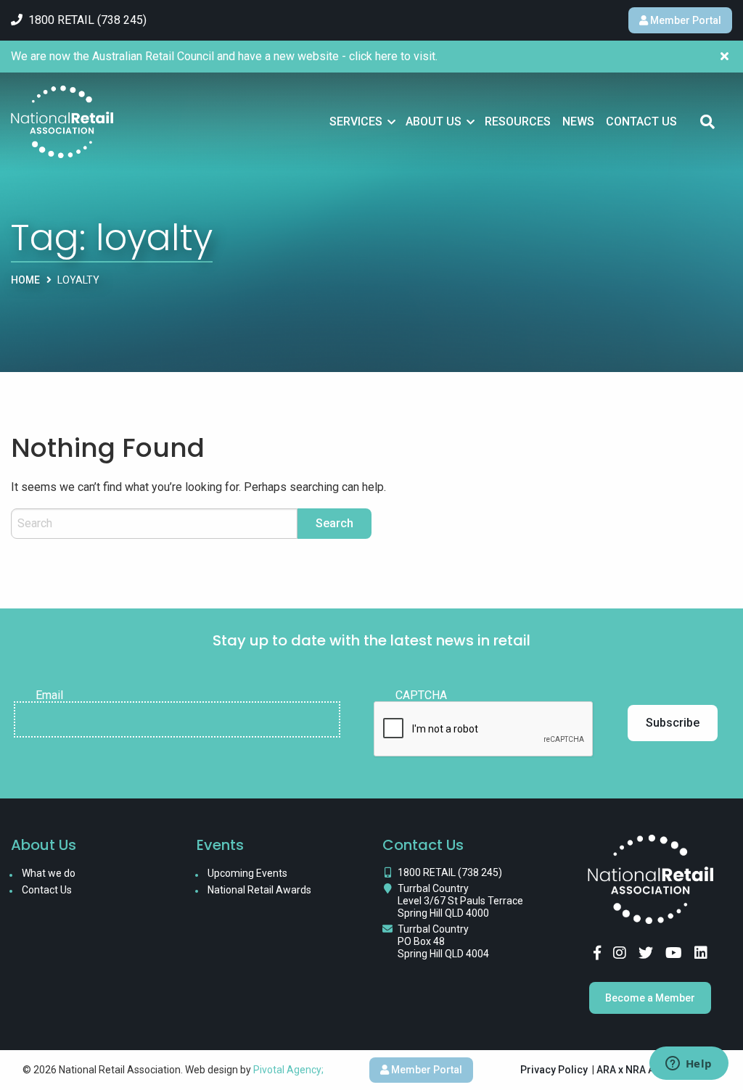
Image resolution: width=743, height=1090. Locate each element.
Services (355, 121)
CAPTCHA (421, 695)
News (578, 121)
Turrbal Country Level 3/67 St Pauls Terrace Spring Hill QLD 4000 (460, 901)
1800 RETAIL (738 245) (450, 872)
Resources (518, 121)
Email (49, 695)
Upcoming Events (247, 873)
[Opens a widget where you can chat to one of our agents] (688, 1064)
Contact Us (641, 121)
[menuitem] (362, 121)
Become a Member (650, 998)
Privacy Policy (554, 1070)
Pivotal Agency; (288, 1069)
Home (25, 280)
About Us (433, 121)
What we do (48, 873)
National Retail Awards (259, 890)
